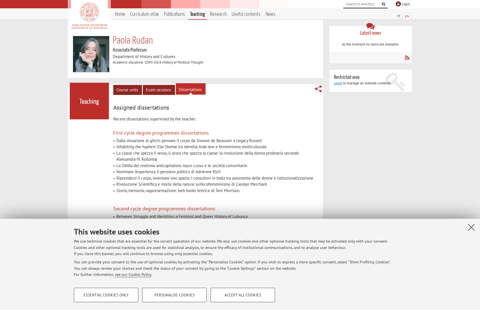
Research (218, 14)
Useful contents (246, 14)
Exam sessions (158, 89)
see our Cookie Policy (133, 274)
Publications (174, 14)
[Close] (471, 227)
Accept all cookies (242, 295)
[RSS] (407, 58)
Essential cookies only (106, 295)
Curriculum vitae (144, 14)
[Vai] (383, 4)
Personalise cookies (174, 295)
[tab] (142, 107)
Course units (127, 89)
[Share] (318, 88)
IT (398, 16)
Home (120, 14)
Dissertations (190, 89)
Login (338, 83)
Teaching (197, 14)
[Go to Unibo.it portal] (89, 16)
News (271, 14)
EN (407, 16)
